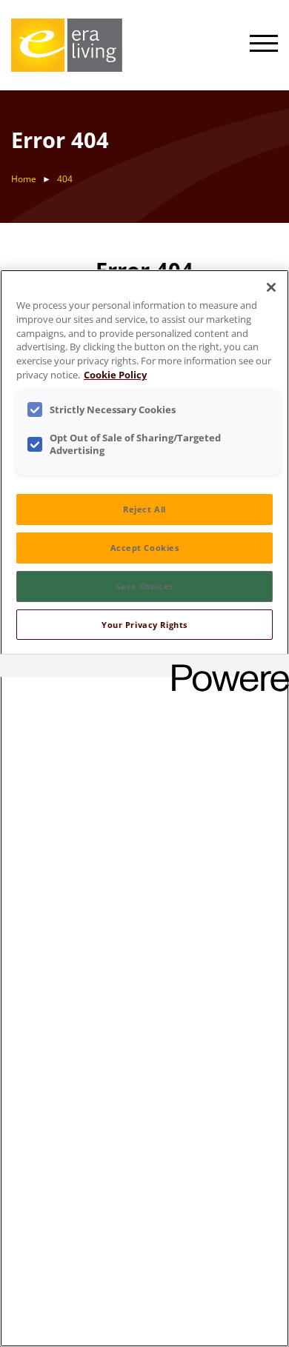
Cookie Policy (115, 375)
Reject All (144, 509)
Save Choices (144, 586)
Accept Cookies (144, 547)
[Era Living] (66, 45)
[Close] (271, 287)
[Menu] (264, 45)
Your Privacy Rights (144, 624)
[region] (144, 808)
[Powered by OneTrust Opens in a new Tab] (225, 667)
